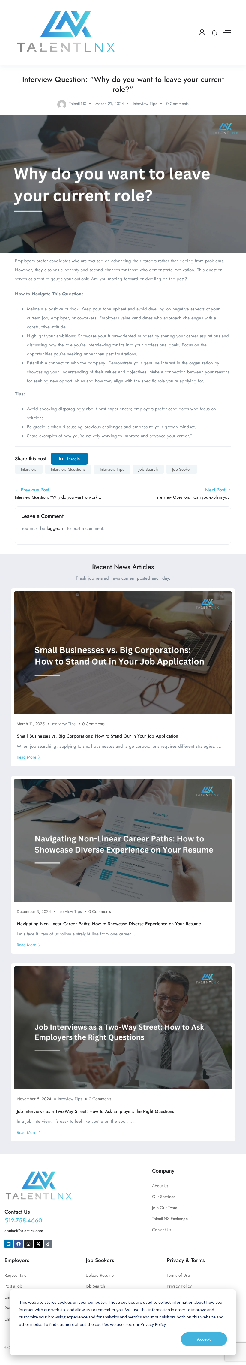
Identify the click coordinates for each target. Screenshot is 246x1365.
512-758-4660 (23, 1220)
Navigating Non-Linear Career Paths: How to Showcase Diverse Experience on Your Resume (109, 923)
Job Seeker (181, 469)
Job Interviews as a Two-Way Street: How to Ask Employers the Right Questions (95, 1111)
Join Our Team (164, 1208)
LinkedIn (72, 459)
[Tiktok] (48, 1244)
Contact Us (161, 1230)
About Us (160, 1186)
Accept (204, 1339)
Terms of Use (178, 1275)
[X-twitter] (38, 1244)
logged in (56, 528)
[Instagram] (28, 1244)
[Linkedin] (8, 1244)
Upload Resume (100, 1275)
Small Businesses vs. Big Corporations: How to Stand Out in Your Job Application (97, 736)
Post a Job (13, 1286)
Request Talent (16, 1275)
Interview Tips (145, 104)
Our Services (163, 1197)
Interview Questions (68, 469)
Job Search (148, 469)
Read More (26, 757)
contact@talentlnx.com (23, 1231)
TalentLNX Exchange (170, 1219)
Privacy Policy (179, 1286)
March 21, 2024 (109, 104)
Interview (29, 469)
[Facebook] (18, 1244)
